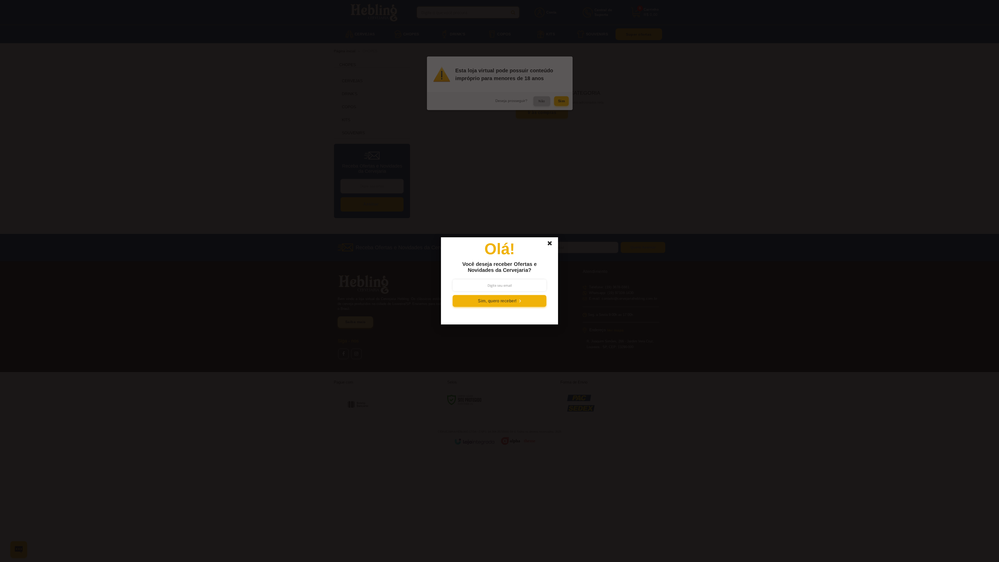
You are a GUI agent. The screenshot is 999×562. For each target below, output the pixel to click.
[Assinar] (499, 301)
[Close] (552, 244)
